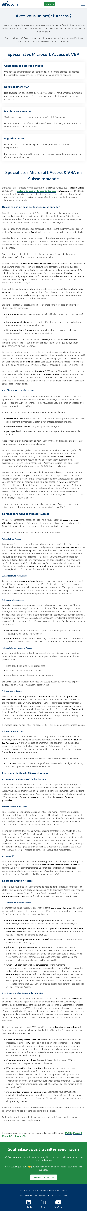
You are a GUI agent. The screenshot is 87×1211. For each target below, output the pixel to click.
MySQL (68, 1133)
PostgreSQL (21, 1136)
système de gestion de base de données (36, 190)
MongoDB (7, 1136)
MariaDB (77, 1133)
